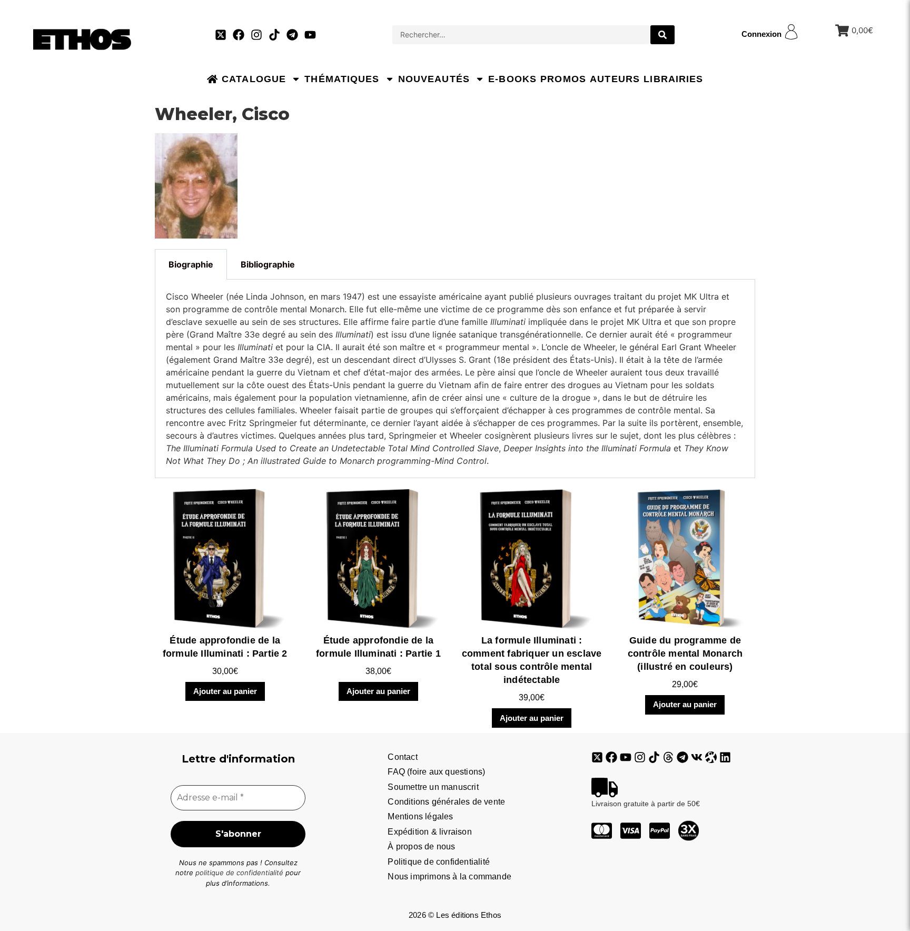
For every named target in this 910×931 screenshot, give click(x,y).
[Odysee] (711, 757)
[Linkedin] (725, 757)
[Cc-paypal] (659, 830)
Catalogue (254, 79)
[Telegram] (292, 35)
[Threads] (668, 757)
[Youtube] (310, 35)
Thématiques (341, 79)
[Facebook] (238, 35)
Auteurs (615, 79)
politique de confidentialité (239, 872)
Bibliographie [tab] (268, 264)
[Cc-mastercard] (601, 830)
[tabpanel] (455, 379)
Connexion (761, 33)
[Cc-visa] (630, 830)
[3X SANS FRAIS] (688, 830)
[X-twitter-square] (220, 35)
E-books (512, 79)
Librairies (673, 79)
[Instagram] (256, 35)
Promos (563, 79)
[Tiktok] (274, 35)
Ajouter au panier (225, 691)
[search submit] (662, 34)
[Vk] (697, 757)
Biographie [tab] (191, 264)
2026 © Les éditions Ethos (455, 914)
